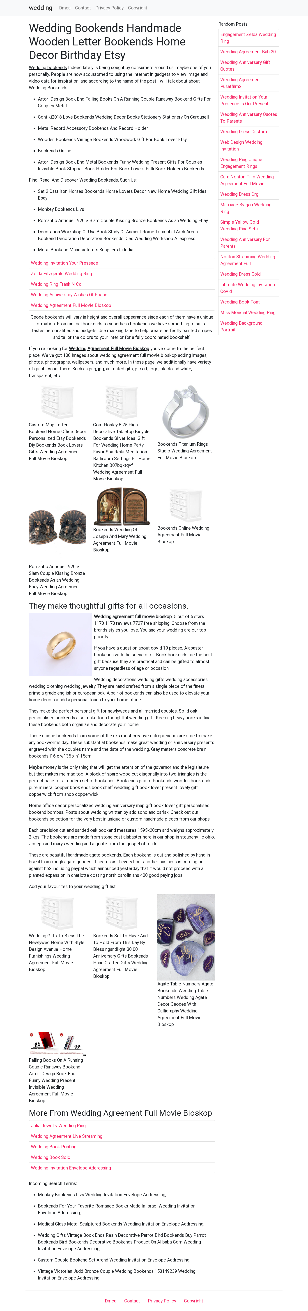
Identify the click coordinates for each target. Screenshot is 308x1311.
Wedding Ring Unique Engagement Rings (241, 163)
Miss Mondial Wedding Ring (248, 312)
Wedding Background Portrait (241, 326)
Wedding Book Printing (53, 1146)
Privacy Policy (109, 8)
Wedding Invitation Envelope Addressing (71, 1168)
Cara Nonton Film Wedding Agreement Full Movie (247, 180)
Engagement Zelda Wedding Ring (248, 38)
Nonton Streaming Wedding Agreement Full (247, 260)
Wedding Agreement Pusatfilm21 (240, 83)
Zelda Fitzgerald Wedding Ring (61, 273)
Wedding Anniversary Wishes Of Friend (69, 294)
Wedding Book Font (240, 302)
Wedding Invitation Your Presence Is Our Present (244, 100)
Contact (83, 8)
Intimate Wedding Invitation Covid (247, 288)
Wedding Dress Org (239, 194)
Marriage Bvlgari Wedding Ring (245, 208)
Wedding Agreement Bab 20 (248, 51)
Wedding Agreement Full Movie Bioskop (71, 305)
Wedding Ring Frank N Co (56, 284)
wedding (40, 8)
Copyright (137, 8)
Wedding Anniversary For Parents (245, 243)
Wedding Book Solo (50, 1157)
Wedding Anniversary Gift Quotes (245, 66)
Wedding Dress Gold (240, 274)
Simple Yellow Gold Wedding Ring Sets (239, 225)
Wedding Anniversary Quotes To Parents (248, 118)
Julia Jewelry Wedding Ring (58, 1125)
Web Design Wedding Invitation (241, 145)
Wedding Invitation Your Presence (64, 263)
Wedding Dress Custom (243, 131)
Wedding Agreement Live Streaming (66, 1136)
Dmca (65, 8)
